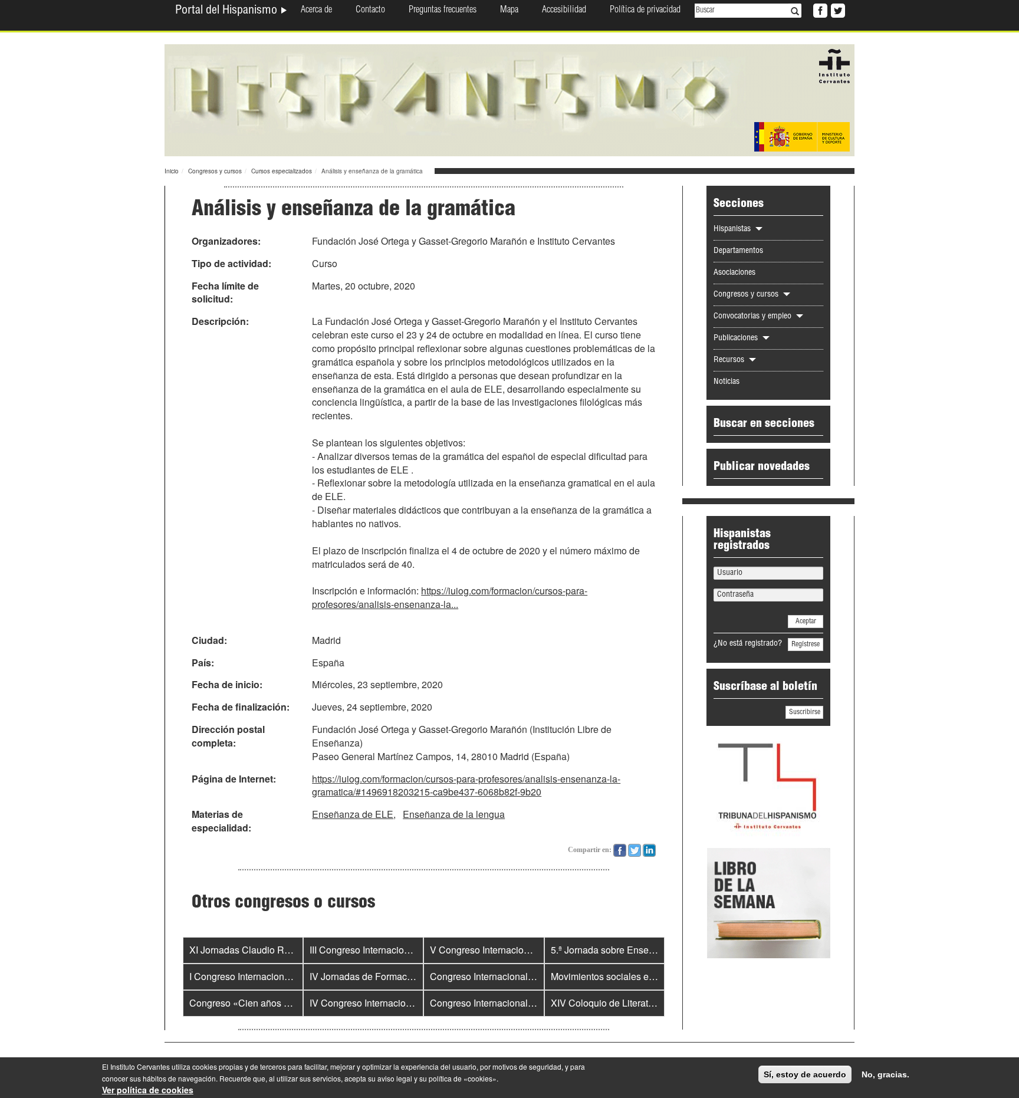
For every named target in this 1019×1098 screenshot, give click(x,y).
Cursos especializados (281, 171)
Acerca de (316, 10)
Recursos (730, 360)
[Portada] (509, 99)
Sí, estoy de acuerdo (805, 1074)
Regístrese (805, 644)
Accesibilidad (564, 10)
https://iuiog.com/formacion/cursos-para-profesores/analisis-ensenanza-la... (449, 597)
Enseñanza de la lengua (454, 814)
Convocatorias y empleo (754, 317)
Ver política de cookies (147, 1090)
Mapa (509, 10)
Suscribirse (804, 712)
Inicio (172, 171)
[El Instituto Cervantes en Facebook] (819, 9)
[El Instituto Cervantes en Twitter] (837, 9)
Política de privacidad (645, 10)
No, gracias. (885, 1074)
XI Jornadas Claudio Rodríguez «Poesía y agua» (291, 949)
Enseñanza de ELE (352, 814)
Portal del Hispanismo (227, 11)
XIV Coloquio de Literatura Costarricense (636, 1003)
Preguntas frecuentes (442, 10)
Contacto (370, 10)
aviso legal (394, 1078)
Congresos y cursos (215, 171)
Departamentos (738, 251)
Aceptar (806, 621)
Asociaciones (734, 273)
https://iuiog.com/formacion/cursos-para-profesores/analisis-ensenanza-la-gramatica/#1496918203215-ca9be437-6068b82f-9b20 (466, 785)
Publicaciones (737, 338)
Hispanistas (733, 229)
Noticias (726, 382)
